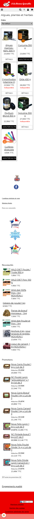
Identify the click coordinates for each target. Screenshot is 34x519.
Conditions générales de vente (17, 512)
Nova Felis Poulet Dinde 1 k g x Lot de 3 (21, 447)
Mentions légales (17, 504)
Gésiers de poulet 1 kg (14, 303)
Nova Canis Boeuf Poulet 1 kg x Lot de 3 (21, 396)
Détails (9, 59)
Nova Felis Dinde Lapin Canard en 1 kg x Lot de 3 (20, 463)
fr (24, 9)
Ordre (3, 20)
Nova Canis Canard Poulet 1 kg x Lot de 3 (21, 411)
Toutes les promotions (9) (12, 477)
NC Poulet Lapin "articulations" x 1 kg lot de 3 (20, 380)
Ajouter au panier (25, 59)
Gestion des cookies (17, 508)
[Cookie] (4, 515)
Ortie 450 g (25, 79)
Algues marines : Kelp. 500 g (9, 48)
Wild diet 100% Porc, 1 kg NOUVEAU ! (18, 293)
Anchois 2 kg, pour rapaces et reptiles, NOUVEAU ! (20, 334)
